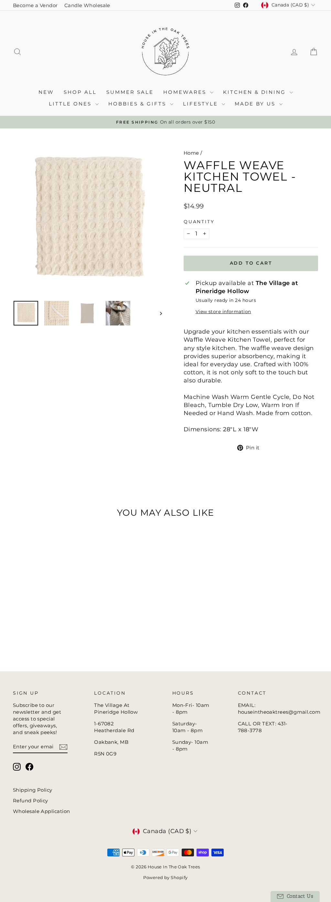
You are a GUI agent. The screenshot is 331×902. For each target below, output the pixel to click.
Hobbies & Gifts (138, 104)
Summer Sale (130, 92)
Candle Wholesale (87, 5)
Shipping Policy (32, 790)
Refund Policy (30, 801)
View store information (223, 311)
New (46, 92)
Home (191, 153)
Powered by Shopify (165, 877)
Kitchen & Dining (255, 92)
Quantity (199, 222)
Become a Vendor (35, 5)
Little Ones (71, 104)
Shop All (80, 92)
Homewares (185, 92)
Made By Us (256, 104)
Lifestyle (201, 104)
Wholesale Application (41, 811)
